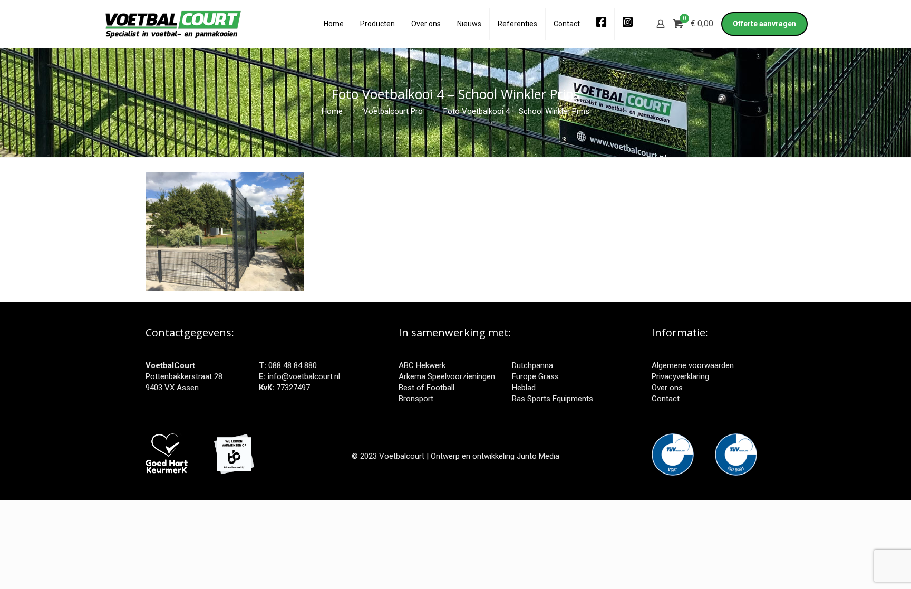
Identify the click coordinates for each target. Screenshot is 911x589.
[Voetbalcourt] (173, 23)
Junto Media (538, 456)
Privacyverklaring (680, 376)
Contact (666, 398)
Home (332, 111)
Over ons (667, 387)
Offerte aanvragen (764, 24)
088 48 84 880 (292, 365)
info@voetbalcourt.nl (304, 376)
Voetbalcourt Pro (393, 111)
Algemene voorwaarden (693, 365)
